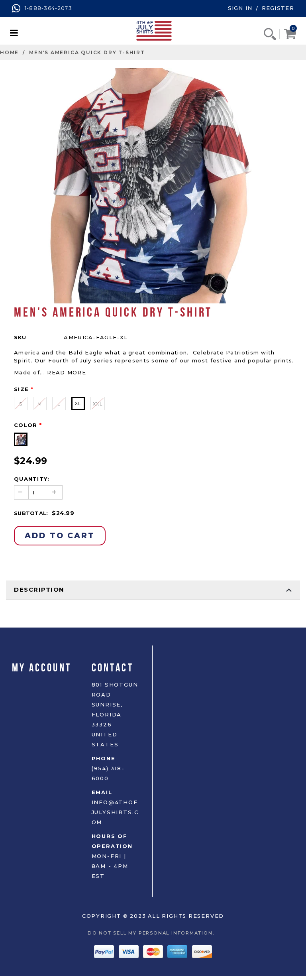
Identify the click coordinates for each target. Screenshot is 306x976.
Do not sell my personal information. (153, 933)
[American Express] (178, 951)
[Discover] (202, 951)
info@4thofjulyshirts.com (115, 812)
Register (278, 8)
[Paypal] (105, 951)
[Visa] (130, 951)
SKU (20, 337)
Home (9, 52)
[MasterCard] (154, 951)
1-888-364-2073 (47, 8)
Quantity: (32, 479)
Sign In (240, 8)
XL (78, 403)
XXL (97, 404)
